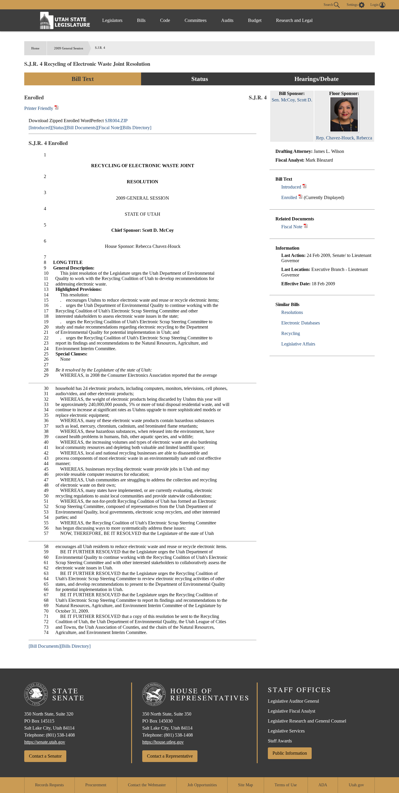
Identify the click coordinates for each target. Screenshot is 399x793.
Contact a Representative (170, 756)
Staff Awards (280, 740)
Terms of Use (286, 785)
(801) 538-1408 (60, 734)
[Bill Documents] (81, 127)
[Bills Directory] (136, 127)
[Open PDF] (304, 186)
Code (165, 20)
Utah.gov (356, 785)
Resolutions (292, 312)
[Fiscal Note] (109, 127)
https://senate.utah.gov (44, 742)
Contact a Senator (45, 756)
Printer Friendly (39, 108)
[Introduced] (40, 127)
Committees (196, 20)
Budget (254, 20)
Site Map (245, 785)
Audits (227, 20)
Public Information (290, 753)
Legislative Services (286, 730)
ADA (322, 785)
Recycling (290, 333)
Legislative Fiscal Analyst (291, 711)
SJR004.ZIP (116, 120)
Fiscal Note (291, 226)
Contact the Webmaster (147, 785)
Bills (141, 20)
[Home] (65, 20)
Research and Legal (294, 20)
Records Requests (49, 785)
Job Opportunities (202, 785)
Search (329, 4)
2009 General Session (68, 48)
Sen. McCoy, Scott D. (292, 99)
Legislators (112, 20)
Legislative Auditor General (293, 701)
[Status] (58, 127)
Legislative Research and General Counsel (307, 720)
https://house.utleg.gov (163, 742)
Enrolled (289, 197)
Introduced (291, 186)
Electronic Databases (300, 322)
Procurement (95, 785)
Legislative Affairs (298, 343)
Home (35, 48)
